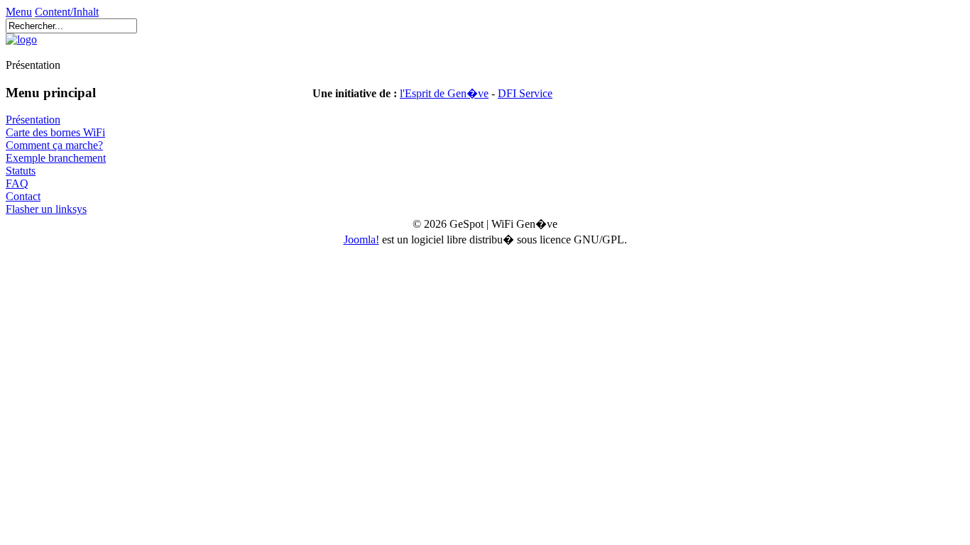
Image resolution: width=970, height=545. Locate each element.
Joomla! (361, 239)
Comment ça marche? (54, 145)
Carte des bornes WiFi (55, 132)
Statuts (21, 171)
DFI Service (525, 93)
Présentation (33, 120)
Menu (19, 12)
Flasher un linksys (46, 209)
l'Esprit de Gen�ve (444, 93)
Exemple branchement (56, 158)
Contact (23, 196)
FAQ (17, 183)
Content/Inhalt (67, 12)
